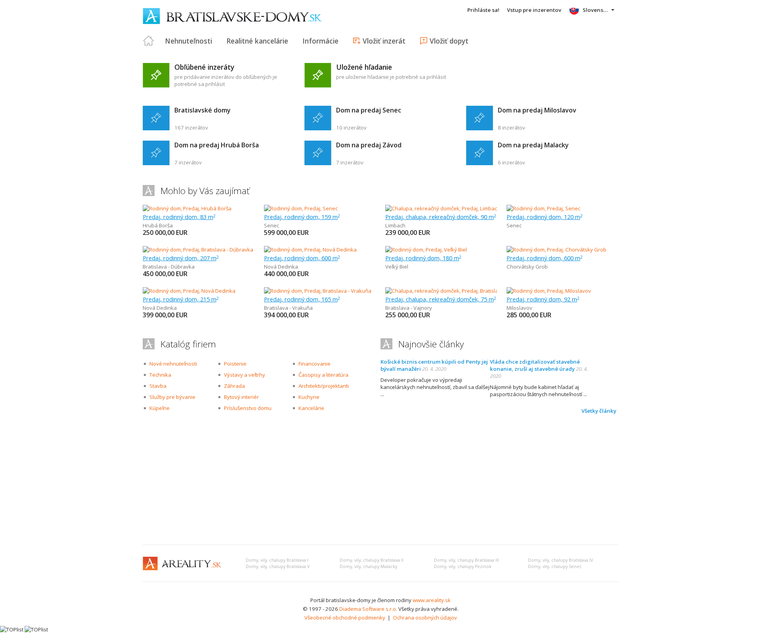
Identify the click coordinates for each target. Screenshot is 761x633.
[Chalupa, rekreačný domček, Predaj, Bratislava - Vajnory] (452, 290)
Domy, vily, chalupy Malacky (368, 566)
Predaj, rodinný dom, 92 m (543, 299)
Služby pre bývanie (172, 396)
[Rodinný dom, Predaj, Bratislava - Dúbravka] (198, 249)
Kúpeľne (159, 408)
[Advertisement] (380, 479)
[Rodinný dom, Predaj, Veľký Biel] (426, 249)
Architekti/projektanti (323, 385)
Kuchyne (308, 396)
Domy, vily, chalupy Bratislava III (466, 560)
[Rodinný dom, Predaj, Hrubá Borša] (187, 208)
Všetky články (598, 411)
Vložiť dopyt (449, 41)
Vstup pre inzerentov (534, 9)
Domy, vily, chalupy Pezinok (462, 566)
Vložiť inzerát (384, 41)
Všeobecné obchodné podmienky (344, 617)
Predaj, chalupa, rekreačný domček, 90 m (440, 217)
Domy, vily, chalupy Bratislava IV (560, 560)
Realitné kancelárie (257, 41)
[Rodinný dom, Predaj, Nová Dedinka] (310, 249)
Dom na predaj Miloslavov (537, 110)
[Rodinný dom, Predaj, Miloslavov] (549, 290)
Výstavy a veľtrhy (244, 374)
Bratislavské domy (202, 110)
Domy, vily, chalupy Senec (555, 566)
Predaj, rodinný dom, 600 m (302, 258)
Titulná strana (149, 41)
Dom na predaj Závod (369, 145)
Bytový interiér (241, 396)
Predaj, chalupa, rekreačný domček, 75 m (440, 299)
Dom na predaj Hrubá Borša (216, 145)
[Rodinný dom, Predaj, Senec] (301, 208)
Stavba (157, 385)
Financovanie (314, 363)
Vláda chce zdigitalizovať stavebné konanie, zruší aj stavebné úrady (535, 365)
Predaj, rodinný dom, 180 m (423, 258)
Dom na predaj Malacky (533, 145)
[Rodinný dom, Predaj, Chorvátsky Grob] (556, 249)
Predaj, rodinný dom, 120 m (545, 217)
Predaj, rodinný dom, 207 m (181, 258)
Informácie (320, 41)
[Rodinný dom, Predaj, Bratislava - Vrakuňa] (317, 290)
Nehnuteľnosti (188, 41)
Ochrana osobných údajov (425, 617)
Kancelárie (311, 408)
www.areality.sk (432, 600)
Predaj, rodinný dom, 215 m (181, 299)
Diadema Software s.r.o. (368, 608)
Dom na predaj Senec (368, 110)
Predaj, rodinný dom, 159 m (302, 217)
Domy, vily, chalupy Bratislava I (277, 560)
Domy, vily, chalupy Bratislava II (371, 560)
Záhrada (234, 385)
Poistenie (235, 363)
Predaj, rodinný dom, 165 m (302, 299)
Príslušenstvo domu (248, 408)
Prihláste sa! (483, 9)
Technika (160, 374)
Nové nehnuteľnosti (173, 363)
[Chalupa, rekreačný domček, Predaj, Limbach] (441, 208)
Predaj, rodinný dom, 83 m (179, 217)
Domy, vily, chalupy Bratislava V (278, 566)
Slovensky (596, 9)
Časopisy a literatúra (323, 374)
